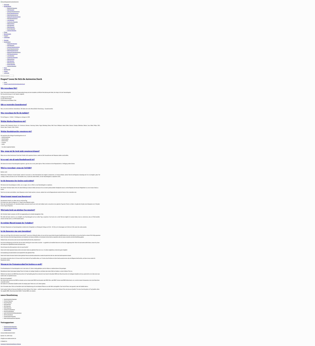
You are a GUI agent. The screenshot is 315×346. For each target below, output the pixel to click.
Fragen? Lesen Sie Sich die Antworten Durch (14, 84)
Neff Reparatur (10, 45)
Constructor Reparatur (12, 57)
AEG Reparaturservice (12, 54)
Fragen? (6, 71)
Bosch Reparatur (11, 64)
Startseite (6, 40)
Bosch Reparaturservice (12, 48)
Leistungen (6, 73)
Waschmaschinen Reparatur (10, 328)
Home (5, 82)
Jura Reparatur (10, 55)
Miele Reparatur (11, 62)
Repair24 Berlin (7, 330)
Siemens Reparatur (11, 66)
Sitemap (19, 344)
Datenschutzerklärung (11, 344)
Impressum (3, 344)
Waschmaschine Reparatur (10, 326)
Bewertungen (7, 69)
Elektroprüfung (10, 59)
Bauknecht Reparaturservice (13, 52)
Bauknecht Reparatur (12, 43)
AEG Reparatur (10, 61)
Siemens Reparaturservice (13, 47)
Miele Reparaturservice (12, 50)
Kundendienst (7, 42)
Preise (5, 67)
